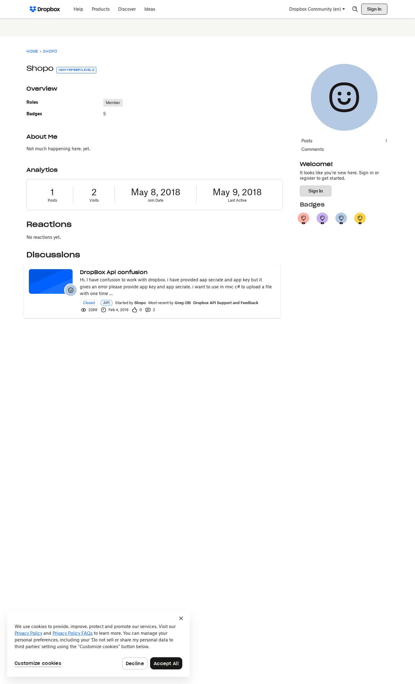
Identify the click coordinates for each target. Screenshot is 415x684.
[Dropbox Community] (45, 9)
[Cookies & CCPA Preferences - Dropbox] (98, 644)
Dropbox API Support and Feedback (225, 302)
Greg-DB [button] (183, 302)
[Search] (355, 9)
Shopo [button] (140, 302)
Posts (52, 200)
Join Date (155, 200)
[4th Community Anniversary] (303, 218)
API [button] (106, 302)
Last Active (237, 200)
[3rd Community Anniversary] (322, 218)
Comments (312, 149)
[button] (71, 290)
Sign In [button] (315, 190)
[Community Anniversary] (360, 218)
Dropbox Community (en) (315, 9)
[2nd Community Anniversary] (341, 218)
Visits (94, 200)
